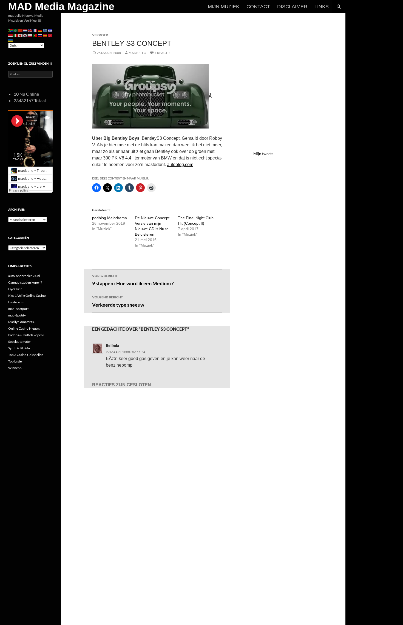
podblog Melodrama (109, 218)
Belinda (112, 345)
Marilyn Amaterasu (22, 322)
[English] (30, 30)
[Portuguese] (35, 35)
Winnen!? (15, 368)
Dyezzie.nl (15, 289)
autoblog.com (180, 164)
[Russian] (40, 35)
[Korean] (25, 35)
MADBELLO (137, 53)
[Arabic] (15, 30)
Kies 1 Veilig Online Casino (27, 295)
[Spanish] (45, 35)
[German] (40, 30)
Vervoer (100, 35)
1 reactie (163, 53)
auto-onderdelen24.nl (24, 276)
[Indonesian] (10, 35)
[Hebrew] (50, 30)
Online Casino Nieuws (24, 328)
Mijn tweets (263, 153)
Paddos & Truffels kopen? (26, 335)
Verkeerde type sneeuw (118, 301)
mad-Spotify (17, 315)
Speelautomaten (20, 341)
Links (321, 6)
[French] (35, 30)
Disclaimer (292, 6)
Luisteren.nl (16, 302)
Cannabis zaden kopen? (25, 282)
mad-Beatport (18, 309)
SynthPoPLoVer (19, 348)
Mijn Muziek (223, 6)
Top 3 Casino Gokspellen (25, 355)
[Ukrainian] (10, 40)
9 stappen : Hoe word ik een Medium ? (133, 280)
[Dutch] (25, 30)
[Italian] (15, 35)
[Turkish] (50, 35)
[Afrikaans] (10, 30)
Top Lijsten (16, 361)
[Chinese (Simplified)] (20, 30)
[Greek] (45, 30)
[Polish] (30, 35)
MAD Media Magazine (61, 6)
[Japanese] (20, 35)
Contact (258, 6)
